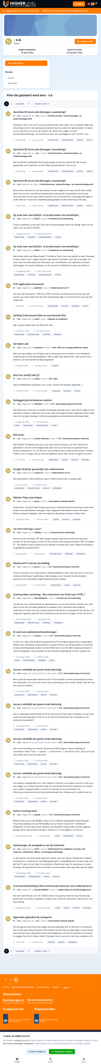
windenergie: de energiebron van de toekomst (38, 845)
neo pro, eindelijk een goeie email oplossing (37, 669)
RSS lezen (18, 434)
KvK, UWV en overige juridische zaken (70, 347)
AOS (36, 849)
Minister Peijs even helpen (27, 497)
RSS (67, 987)
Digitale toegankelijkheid (23, 987)
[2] (93, 4)
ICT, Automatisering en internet (66, 404)
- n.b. (18, 115)
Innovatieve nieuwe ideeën (62, 501)
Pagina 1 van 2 (41, 104)
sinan (37, 378)
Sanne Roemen (41, 438)
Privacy (6, 987)
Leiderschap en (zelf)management (74, 889)
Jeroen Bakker (41, 889)
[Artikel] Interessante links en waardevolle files (39, 315)
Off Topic (53, 378)
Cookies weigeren (37, 1051)
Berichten (12, 83)
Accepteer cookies (63, 1051)
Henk (36, 218)
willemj (37, 287)
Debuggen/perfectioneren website (32, 400)
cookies (17, 1040)
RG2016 (38, 404)
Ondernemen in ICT (60, 287)
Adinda (37, 532)
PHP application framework (28, 284)
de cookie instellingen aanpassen (18, 1043)
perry (36, 501)
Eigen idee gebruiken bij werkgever (32, 917)
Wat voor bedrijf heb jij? (26, 375)
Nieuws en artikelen (57, 319)
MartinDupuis (40, 598)
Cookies (55, 987)
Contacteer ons (42, 987)
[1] (89, 4)
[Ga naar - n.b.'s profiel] (8, 113)
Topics (11, 77)
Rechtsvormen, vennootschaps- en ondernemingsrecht (67, 184)
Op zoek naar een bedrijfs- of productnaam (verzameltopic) (46, 215)
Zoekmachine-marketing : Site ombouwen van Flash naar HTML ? (49, 594)
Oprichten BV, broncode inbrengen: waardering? (39, 112)
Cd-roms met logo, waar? (27, 528)
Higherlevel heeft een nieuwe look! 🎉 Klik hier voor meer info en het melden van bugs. (47, 10)
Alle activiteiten (15, 63)
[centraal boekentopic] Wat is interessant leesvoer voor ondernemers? (52, 885)
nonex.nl (38, 472)
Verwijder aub (21, 343)
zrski (36, 319)
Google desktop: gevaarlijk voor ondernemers (38, 469)
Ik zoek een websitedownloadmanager (35, 631)
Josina (37, 635)
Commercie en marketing (61, 218)
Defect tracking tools (25, 810)
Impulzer (38, 347)
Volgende (20, 104)
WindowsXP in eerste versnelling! (31, 563)
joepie (37, 814)
